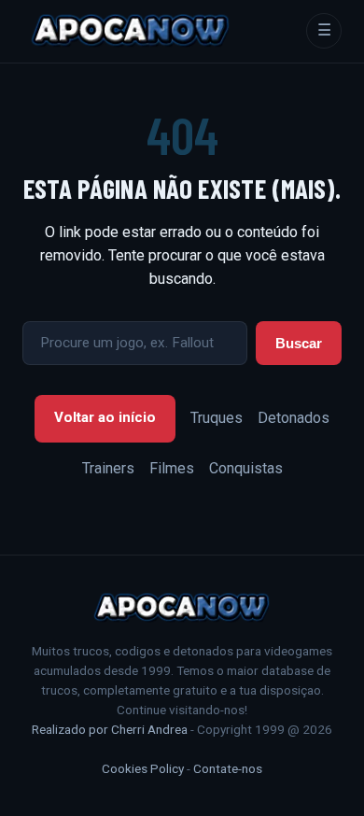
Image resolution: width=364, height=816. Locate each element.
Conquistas (246, 468)
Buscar (298, 343)
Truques (216, 418)
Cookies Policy (143, 768)
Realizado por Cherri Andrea (110, 729)
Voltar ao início (105, 417)
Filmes (171, 468)
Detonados (293, 418)
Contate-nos (227, 768)
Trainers (108, 468)
